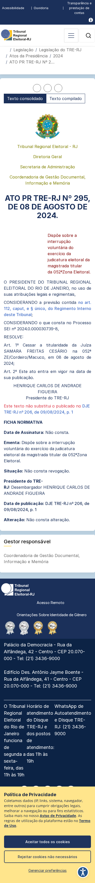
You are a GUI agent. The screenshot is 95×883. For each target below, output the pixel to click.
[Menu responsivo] (71, 35)
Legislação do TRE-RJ (60, 49)
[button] (88, 35)
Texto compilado (65, 98)
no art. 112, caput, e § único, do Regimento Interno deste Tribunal (47, 308)
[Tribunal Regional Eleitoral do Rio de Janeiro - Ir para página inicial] (16, 34)
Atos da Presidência (28, 55)
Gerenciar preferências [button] (47, 870)
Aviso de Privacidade (58, 815)
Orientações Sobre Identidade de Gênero (52, 615)
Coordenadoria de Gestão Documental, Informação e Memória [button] (42, 558)
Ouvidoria (41, 8)
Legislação (23, 49)
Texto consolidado (25, 98)
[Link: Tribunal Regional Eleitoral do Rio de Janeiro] (17, 589)
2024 (58, 55)
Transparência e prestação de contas (79, 8)
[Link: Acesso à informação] (91, 20)
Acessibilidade (13, 8)
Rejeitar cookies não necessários (47, 857)
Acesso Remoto (50, 602)
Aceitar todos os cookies (47, 842)
